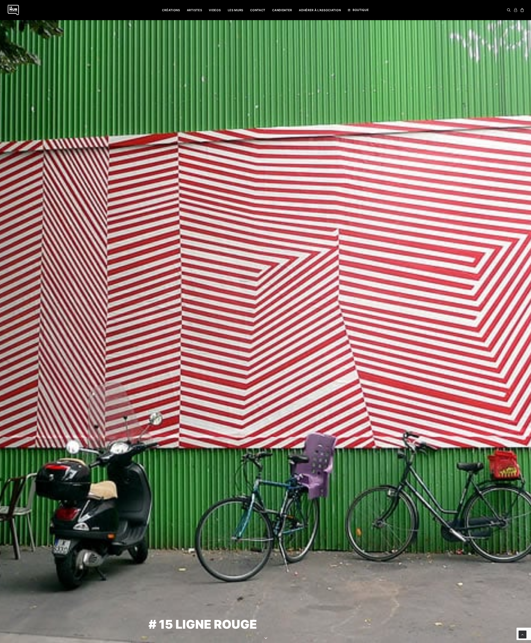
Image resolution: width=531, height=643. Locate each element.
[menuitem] (171, 10)
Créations (171, 10)
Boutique (361, 10)
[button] (509, 10)
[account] (515, 10)
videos (215, 10)
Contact (257, 10)
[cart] (521, 10)
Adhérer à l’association (320, 10)
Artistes (194, 10)
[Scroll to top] (522, 634)
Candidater (282, 10)
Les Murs (236, 10)
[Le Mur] (13, 10)
